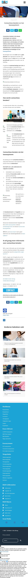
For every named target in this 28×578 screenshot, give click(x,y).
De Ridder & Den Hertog (9, 279)
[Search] (21, 540)
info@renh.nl (8, 498)
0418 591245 (7, 496)
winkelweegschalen (8, 226)
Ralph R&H (6, 315)
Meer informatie (4, 551)
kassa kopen (13, 231)
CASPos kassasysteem (10, 224)
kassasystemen (7, 51)
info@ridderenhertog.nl (9, 280)
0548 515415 (7, 513)
